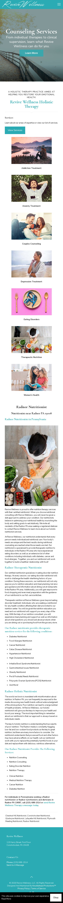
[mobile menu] (59, 4)
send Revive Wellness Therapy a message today (30, 804)
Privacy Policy (24, 888)
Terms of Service (38, 888)
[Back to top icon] (31, 877)
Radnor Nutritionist (31, 821)
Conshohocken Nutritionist (38, 815)
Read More (6, 899)
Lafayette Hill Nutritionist (35, 818)
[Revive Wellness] (23, 4)
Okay (55, 897)
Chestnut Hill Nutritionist (15, 815)
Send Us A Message (15, 865)
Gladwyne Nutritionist (14, 818)
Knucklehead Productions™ (44, 885)
